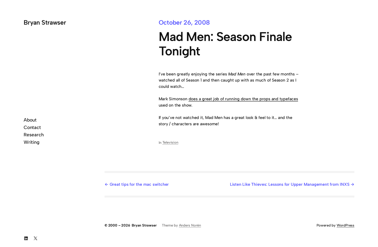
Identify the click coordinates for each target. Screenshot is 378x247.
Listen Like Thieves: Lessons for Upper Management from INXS (289, 184)
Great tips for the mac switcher (139, 184)
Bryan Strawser (45, 22)
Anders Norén (190, 225)
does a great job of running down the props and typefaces (243, 98)
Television (170, 142)
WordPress (345, 225)
